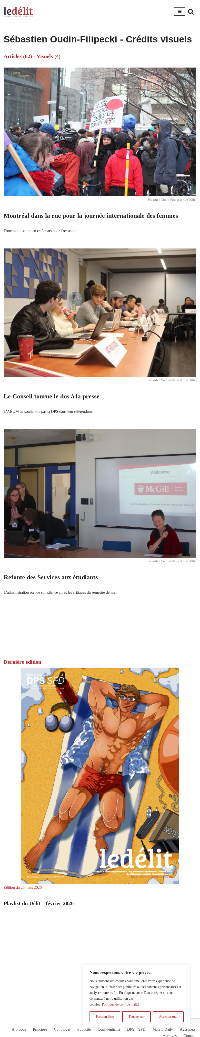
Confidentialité (109, 1029)
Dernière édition (22, 662)
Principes (40, 1029)
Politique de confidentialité (120, 1004)
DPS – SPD (136, 1029)
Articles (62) (18, 56)
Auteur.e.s (187, 1029)
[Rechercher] (191, 12)
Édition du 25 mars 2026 (23, 887)
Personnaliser (105, 1016)
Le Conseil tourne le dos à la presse (52, 396)
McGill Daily (162, 1029)
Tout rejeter (137, 1016)
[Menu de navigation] (179, 11)
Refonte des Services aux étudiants (51, 577)
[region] (136, 995)
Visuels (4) (48, 56)
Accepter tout (168, 1016)
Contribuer (62, 1029)
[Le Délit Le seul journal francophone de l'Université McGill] (18, 11)
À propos (19, 1029)
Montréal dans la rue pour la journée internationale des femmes (91, 215)
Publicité (84, 1029)
